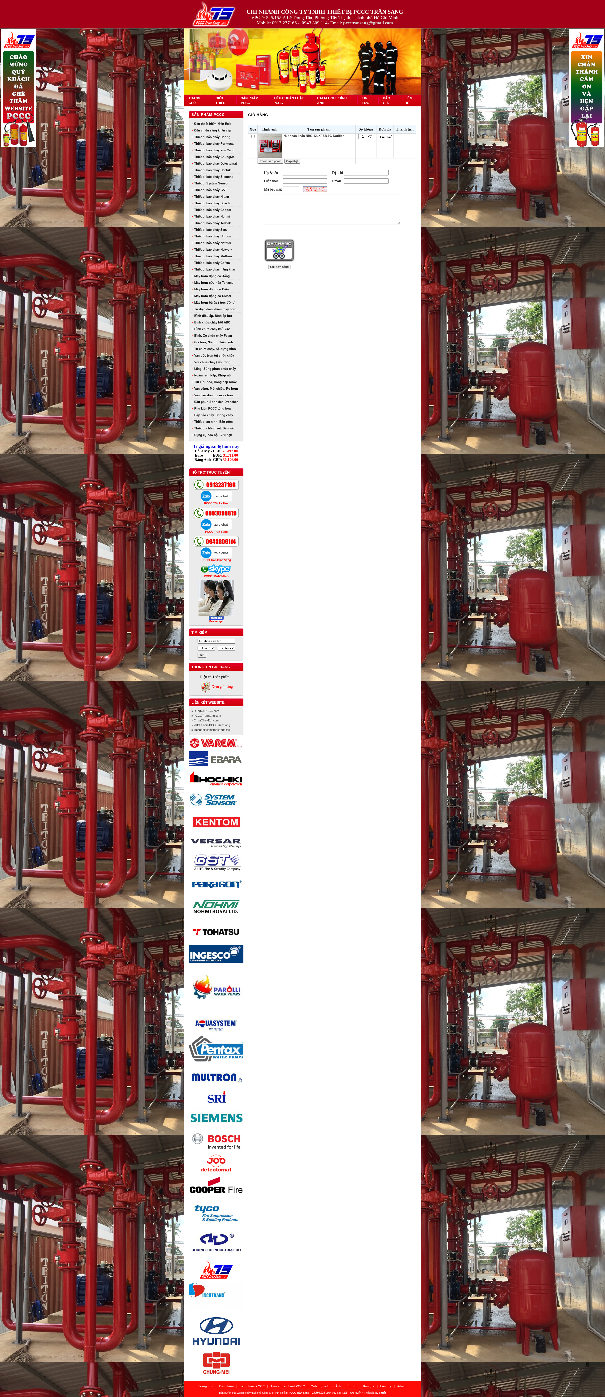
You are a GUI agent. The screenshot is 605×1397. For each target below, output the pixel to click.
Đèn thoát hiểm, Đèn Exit (212, 124)
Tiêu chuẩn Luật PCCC (288, 1386)
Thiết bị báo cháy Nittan (211, 196)
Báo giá (369, 1386)
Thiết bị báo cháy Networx (213, 249)
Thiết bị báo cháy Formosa (213, 143)
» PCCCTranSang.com (206, 715)
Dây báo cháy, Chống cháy (213, 415)
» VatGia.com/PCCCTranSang (210, 725)
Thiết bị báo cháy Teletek (212, 223)
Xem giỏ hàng (222, 687)
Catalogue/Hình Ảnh (326, 1386)
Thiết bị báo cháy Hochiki (213, 170)
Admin (402, 1386)
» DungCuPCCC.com (205, 711)
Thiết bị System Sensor (211, 183)
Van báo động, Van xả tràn (213, 395)
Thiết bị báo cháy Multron (213, 256)
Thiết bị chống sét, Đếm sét (214, 428)
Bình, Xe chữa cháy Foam (213, 335)
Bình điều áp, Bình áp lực (213, 316)
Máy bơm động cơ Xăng (212, 276)
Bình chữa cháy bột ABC (212, 322)
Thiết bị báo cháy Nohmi (212, 216)
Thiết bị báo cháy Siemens (213, 177)
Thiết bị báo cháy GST (210, 190)
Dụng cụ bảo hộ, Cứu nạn (213, 435)
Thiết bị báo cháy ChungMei (214, 157)
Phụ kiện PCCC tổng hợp (212, 408)
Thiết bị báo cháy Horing (212, 137)
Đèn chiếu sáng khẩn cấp (212, 130)
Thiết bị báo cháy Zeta (210, 229)
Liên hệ (386, 1386)
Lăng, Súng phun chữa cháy (215, 369)
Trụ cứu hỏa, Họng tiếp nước (215, 382)
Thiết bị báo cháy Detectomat (215, 163)
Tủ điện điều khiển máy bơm (215, 309)
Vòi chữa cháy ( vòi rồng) (212, 362)
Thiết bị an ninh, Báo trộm (213, 421)
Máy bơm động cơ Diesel (212, 296)
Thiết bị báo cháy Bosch (212, 203)
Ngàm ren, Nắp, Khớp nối (213, 375)
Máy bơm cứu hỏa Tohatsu (213, 282)
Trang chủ (205, 1386)
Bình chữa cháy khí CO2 (212, 329)
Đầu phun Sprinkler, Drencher (216, 402)
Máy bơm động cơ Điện (211, 289)
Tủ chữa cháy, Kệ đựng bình (215, 349)
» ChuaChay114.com (205, 720)
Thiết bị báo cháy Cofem (212, 263)
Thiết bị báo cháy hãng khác (215, 269)
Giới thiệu (226, 1386)
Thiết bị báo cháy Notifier (212, 243)
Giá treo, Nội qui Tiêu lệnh (213, 342)
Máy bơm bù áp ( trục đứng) (214, 302)
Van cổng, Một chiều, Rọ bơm (216, 388)
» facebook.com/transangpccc (210, 730)
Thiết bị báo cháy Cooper (212, 210)
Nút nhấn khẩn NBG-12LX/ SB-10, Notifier (314, 136)
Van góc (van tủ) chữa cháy (214, 355)
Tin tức (352, 1386)
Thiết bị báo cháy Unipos (212, 236)
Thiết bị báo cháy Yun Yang (214, 150)
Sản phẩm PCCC (208, 115)
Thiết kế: (375, 1392)
